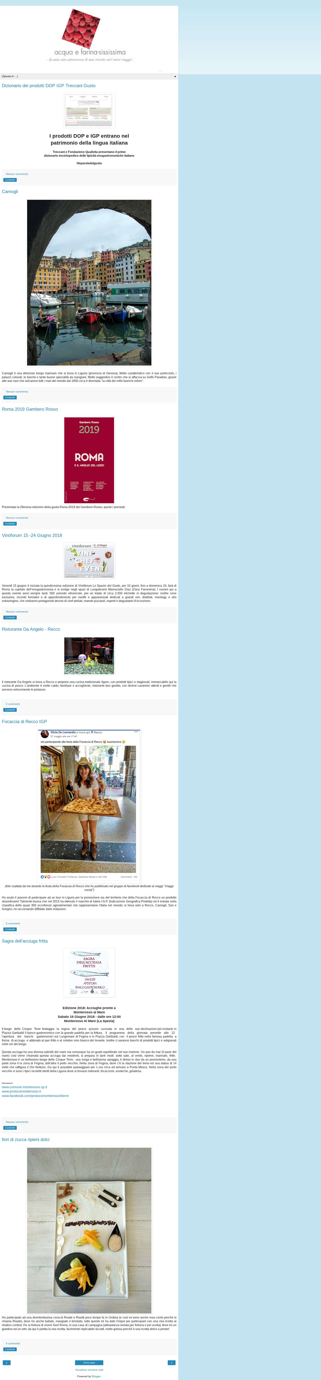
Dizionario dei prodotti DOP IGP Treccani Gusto (48, 85)
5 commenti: (13, 703)
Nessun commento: (17, 173)
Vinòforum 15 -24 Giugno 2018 (32, 535)
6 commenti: (13, 1343)
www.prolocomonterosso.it (21, 1091)
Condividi (10, 180)
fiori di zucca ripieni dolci (25, 1139)
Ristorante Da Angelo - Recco (31, 629)
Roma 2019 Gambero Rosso (30, 409)
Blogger (96, 1376)
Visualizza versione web (89, 1369)
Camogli (10, 191)
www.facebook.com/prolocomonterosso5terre (35, 1096)
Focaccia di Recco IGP (24, 721)
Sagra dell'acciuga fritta (25, 940)
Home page (89, 1362)
